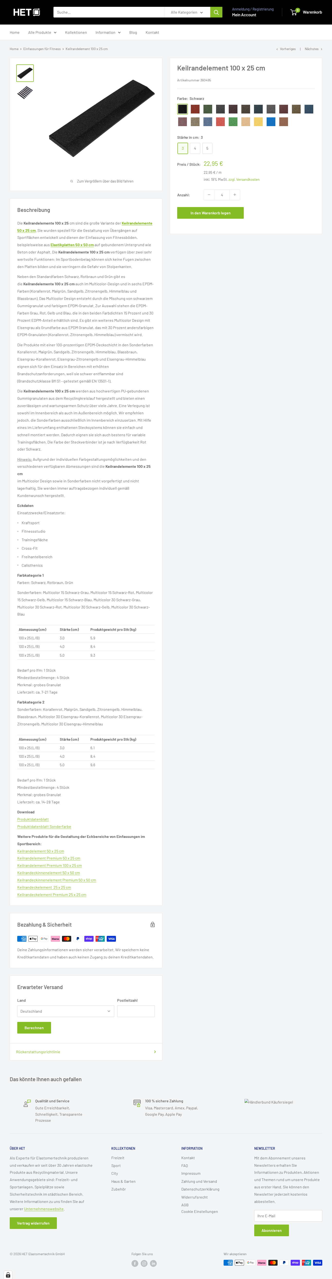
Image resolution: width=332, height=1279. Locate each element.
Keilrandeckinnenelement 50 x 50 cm (48, 872)
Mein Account (244, 14)
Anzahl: (183, 194)
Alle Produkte (39, 32)
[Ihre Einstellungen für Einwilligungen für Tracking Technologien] (8, 1275)
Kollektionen (76, 32)
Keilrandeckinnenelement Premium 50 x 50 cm (56, 880)
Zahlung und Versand (199, 1181)
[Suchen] (216, 12)
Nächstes (312, 49)
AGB (185, 1204)
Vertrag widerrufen (33, 1223)
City (114, 1173)
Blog (133, 32)
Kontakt (152, 32)
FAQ (184, 1165)
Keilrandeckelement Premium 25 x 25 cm (51, 894)
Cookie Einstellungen (199, 1211)
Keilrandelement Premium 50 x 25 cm (48, 858)
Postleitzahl (127, 1000)
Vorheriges (288, 49)
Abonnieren (272, 1230)
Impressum (191, 1173)
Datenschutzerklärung (200, 1189)
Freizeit (117, 1157)
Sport (116, 1165)
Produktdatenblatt (33, 819)
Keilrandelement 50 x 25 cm (40, 851)
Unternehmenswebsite (44, 1208)
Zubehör (118, 1189)
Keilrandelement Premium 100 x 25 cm (49, 865)
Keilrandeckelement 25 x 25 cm (44, 887)
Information (105, 32)
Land (21, 1000)
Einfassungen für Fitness (42, 49)
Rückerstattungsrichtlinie (38, 1051)
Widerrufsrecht (194, 1197)
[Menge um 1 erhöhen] (235, 195)
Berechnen (34, 1027)
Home (15, 32)
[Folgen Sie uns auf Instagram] (144, 1263)
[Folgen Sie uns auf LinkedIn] (153, 1263)
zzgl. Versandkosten (244, 179)
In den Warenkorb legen (211, 212)
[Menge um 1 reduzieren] (209, 195)
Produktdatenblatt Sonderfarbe (44, 826)
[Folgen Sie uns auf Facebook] (134, 1263)
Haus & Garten (123, 1181)
